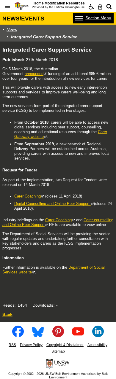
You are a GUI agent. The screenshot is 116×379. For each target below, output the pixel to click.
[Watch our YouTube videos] (78, 335)
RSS (12, 345)
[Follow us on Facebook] (18, 335)
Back (7, 314)
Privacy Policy (31, 345)
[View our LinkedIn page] (98, 335)
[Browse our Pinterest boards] (58, 335)
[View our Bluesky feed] (38, 335)
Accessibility (97, 345)
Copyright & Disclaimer (65, 345)
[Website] (109, 7)
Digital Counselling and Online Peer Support (52, 203)
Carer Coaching (27, 196)
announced (34, 73)
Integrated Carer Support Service (44, 36)
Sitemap (58, 351)
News (12, 29)
